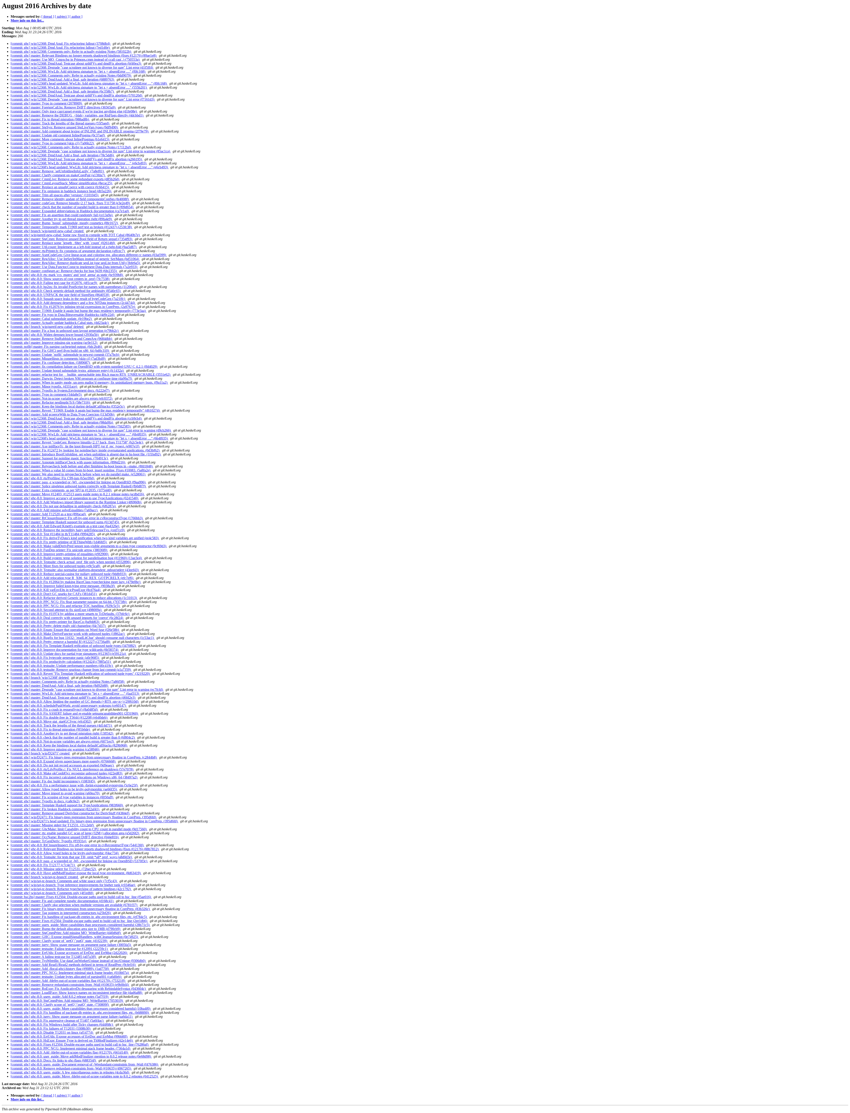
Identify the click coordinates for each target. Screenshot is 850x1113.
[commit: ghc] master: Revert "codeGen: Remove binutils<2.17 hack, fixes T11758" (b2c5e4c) (77, 442)
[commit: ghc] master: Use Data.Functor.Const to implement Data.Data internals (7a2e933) (74, 267)
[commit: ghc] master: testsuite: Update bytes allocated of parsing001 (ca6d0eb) (66, 977)
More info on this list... (27, 20)
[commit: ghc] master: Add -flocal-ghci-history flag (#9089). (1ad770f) (60, 969)
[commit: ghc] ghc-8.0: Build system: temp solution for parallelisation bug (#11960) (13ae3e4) (77, 558)
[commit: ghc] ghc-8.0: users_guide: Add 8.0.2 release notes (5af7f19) (60, 996)
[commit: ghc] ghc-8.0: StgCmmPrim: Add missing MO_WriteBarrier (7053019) (67, 1000)
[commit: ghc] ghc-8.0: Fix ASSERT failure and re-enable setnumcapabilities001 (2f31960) (75, 713)
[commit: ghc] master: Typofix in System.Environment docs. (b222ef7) (60, 390)
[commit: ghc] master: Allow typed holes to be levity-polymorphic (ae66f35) (64, 789)
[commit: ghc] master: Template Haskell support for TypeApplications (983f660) (67, 805)
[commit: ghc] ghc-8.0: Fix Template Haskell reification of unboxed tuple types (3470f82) (74, 646)
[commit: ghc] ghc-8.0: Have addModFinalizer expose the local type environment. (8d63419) (76, 873)
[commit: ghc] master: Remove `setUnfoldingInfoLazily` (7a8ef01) (58, 171)
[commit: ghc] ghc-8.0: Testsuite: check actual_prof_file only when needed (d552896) (71, 562)
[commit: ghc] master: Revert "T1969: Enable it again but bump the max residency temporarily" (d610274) (85, 410)
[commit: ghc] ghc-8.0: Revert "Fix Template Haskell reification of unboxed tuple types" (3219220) (81, 673)
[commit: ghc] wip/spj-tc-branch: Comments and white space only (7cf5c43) (64, 881)
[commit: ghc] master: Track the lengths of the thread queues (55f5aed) (60, 123)
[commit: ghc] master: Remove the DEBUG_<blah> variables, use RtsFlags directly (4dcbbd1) (77, 115)
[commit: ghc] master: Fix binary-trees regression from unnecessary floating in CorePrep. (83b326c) (81, 909)
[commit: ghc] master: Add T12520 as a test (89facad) (49, 514)
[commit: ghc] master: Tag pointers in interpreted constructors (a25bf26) (61, 913)
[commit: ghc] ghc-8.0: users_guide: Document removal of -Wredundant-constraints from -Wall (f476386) (85, 1064)
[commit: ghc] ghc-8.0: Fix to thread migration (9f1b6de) (51, 729)
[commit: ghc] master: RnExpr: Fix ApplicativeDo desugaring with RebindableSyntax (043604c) (79, 988)
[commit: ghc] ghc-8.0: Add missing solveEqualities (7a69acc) (54, 510)
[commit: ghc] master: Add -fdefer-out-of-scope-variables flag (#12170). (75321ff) (68, 981)
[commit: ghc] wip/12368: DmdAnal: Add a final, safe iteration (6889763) (63, 79)
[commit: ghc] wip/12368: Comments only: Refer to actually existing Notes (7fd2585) (71, 426)
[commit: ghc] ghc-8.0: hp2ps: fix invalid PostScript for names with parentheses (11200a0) (74, 287)
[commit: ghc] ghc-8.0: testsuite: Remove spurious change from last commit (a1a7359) (71, 669)
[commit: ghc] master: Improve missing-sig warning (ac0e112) (54, 342)
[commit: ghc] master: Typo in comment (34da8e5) (46, 394)
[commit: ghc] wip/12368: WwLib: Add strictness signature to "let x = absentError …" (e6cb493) (79, 163)
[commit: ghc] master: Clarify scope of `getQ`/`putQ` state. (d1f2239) (59, 941)
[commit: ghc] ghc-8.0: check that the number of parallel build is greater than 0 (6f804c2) (73, 737)
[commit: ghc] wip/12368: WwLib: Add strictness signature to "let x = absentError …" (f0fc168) (78, 71)
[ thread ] (47, 16)
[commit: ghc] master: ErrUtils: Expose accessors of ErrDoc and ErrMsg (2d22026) (69, 953)
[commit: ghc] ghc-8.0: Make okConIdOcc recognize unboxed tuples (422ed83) (67, 773)
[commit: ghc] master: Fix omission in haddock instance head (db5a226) (61, 191)
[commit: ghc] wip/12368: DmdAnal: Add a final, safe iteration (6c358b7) (63, 91)
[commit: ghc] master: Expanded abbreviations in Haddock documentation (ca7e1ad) (70, 211)
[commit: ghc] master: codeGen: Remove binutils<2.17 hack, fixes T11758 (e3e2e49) (71, 203)
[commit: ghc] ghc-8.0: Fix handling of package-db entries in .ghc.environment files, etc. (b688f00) (80, 1012)
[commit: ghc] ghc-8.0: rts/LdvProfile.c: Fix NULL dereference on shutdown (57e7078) (72, 769)
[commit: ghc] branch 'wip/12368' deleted (40, 677)
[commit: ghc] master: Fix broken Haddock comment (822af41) (55, 809)
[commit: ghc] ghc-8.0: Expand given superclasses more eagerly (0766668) (63, 761)
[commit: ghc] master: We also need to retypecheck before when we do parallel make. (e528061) (78, 474)
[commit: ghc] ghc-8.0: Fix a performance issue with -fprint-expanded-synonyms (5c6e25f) (74, 785)
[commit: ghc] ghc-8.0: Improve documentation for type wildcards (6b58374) (65, 650)
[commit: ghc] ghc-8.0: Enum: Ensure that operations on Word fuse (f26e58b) (65, 630)
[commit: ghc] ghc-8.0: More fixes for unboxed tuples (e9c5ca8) (56, 566)
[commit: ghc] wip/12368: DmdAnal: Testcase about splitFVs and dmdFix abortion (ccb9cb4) (76, 418)
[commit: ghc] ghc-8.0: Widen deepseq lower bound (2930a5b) (55, 335)
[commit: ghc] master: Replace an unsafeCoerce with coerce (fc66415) (60, 187)
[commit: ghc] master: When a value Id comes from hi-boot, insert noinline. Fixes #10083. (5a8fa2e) (81, 470)
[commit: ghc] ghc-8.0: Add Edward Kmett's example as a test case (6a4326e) (65, 526)
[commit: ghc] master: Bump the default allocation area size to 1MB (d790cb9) (66, 929)
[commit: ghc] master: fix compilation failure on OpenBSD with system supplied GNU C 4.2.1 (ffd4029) (84, 366)
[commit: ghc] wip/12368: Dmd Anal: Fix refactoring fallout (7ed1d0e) (60, 47)
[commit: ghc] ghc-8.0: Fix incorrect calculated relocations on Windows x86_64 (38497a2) (74, 777)
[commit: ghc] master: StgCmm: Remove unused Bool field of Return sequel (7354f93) (72, 239)
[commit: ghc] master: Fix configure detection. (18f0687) (51, 362)
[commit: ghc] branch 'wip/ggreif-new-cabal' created (47, 231)
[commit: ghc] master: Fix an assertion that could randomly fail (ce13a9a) (62, 215)
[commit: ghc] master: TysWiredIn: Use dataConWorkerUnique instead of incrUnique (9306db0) (78, 961)
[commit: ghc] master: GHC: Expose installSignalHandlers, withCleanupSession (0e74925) (75, 937)
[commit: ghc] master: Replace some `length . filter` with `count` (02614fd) (63, 243)
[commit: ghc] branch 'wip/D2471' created (40, 753)
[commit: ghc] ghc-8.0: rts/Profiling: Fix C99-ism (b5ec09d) (53, 478)
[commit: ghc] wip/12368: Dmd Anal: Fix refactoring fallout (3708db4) (61, 43)
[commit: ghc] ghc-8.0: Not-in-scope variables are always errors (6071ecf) (63, 741)
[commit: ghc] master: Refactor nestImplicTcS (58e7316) (51, 402)
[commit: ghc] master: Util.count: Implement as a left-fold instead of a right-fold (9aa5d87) (74, 247)
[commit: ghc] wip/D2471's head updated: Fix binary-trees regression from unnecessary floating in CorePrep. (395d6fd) (94, 821)
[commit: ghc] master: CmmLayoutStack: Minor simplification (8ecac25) (62, 183)
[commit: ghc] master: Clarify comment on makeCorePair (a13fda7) (58, 175)
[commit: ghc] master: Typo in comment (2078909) (47, 103)
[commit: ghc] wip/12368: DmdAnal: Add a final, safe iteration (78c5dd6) (63, 155)
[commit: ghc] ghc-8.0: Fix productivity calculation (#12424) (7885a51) (61, 662)
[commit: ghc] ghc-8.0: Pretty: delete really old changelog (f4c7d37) (58, 626)
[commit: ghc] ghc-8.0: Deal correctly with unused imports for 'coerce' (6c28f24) (67, 618)
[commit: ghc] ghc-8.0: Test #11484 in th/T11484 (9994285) (53, 534)
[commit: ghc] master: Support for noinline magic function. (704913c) (60, 458)
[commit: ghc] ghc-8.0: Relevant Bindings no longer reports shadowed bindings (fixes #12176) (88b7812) (85, 849)
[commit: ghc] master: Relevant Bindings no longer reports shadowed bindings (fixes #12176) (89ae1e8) (84, 55)
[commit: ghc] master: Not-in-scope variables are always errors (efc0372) (62, 398)
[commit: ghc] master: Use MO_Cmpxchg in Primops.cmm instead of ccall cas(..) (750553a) (75, 59)
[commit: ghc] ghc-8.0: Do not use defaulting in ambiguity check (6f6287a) (63, 506)
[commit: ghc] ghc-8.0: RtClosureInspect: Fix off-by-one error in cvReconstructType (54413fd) (77, 845)
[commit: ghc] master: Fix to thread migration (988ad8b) (50, 119)
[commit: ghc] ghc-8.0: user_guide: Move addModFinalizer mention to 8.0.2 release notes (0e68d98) (81, 1056)
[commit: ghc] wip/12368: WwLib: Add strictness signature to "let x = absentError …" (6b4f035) (79, 434)
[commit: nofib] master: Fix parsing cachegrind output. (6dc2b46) (57, 346)
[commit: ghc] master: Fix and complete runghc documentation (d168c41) (62, 901)
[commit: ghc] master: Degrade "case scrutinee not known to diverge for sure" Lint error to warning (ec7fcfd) (87, 689)
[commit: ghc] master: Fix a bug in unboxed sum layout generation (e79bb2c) (65, 331)
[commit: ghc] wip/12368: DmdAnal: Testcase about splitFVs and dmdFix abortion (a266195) (77, 159)
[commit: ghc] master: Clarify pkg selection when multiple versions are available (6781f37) (74, 905)
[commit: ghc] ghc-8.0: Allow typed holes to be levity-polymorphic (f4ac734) (65, 853)
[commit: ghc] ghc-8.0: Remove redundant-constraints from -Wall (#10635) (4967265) (71, 1068)
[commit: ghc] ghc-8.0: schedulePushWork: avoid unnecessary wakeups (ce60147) (69, 705)
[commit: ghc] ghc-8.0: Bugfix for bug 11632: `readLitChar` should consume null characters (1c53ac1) (83, 638)
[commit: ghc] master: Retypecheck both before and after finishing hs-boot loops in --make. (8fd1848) (82, 466)
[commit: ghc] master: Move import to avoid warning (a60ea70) (55, 793)
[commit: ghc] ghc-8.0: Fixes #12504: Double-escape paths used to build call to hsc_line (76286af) (80, 1044)
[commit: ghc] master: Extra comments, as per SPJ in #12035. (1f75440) (61, 490)
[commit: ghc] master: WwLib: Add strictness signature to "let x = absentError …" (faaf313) (75, 693)
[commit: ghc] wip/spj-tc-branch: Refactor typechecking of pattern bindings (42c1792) (71, 889)
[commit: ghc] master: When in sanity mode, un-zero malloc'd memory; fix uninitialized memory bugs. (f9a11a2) (89, 382)
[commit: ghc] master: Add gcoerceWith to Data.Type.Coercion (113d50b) (63, 414)
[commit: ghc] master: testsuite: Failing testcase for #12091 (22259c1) (59, 949)
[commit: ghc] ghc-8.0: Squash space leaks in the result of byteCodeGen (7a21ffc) (68, 299)
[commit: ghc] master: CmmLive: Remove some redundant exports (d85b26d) (65, 179)
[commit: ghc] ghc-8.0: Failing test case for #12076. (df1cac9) (54, 283)
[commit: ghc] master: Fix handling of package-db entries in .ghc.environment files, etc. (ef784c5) (79, 917)
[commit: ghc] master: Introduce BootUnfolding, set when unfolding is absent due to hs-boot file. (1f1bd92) (86, 454)
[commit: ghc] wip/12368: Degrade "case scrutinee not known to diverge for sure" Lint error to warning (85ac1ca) (91, 151)
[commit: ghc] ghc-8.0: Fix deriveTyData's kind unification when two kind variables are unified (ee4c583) (85, 538)
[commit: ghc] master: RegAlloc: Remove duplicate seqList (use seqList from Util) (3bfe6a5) (76, 263)
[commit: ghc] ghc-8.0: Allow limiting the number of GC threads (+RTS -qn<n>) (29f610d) (75, 701)
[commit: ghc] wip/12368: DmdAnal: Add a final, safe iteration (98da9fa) (62, 422)
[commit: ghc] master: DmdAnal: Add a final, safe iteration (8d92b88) (60, 685)
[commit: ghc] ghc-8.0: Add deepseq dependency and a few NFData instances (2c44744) (73, 303)
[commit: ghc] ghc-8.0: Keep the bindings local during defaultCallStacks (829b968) (69, 745)
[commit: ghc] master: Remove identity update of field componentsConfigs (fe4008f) (70, 199)
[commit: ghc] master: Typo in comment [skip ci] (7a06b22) (53, 143)
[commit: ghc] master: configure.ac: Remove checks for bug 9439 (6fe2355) (64, 271)
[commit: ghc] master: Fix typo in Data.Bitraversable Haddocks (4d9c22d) (63, 315)
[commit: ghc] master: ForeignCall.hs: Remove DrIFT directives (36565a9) (63, 107)
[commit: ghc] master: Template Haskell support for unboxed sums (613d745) (65, 522)
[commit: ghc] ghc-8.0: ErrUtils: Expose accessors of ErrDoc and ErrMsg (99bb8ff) (69, 1036)
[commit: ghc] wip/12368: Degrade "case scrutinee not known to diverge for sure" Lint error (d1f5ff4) (82, 67)
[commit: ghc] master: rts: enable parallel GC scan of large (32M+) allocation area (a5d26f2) (75, 833)
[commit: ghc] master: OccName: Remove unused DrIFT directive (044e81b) (65, 837)
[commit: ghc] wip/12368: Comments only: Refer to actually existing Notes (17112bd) (71, 147)
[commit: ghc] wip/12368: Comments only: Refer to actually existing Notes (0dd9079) (71, 75)
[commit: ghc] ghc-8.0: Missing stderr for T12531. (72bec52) (54, 869)
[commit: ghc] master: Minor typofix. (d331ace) (44, 386)
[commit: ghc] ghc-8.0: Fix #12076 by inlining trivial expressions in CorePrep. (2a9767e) (73, 307)
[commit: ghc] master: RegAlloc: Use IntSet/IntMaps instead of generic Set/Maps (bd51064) (75, 259)
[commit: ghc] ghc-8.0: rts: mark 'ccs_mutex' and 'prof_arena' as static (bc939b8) (67, 275)
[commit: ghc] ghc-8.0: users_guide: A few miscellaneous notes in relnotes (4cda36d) (70, 1072)
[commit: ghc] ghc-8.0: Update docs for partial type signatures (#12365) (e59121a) (69, 654)
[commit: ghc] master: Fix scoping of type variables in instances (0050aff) (62, 797)
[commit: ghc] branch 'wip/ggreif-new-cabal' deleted (47, 327)
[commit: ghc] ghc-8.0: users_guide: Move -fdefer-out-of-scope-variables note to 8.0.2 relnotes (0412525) (85, 1076)
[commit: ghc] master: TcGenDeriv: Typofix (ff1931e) (49, 841)
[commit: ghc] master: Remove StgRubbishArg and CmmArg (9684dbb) (62, 339)
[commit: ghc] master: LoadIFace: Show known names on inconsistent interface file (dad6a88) (77, 992)
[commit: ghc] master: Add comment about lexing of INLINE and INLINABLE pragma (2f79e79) (80, 131)
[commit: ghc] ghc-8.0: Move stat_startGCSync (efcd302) (51, 721)
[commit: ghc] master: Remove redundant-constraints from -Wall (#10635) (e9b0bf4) (70, 985)
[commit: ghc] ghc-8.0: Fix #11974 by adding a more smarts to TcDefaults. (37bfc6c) (70, 614)
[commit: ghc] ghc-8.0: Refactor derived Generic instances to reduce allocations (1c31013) (74, 598)
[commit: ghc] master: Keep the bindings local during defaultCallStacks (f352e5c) (68, 406)
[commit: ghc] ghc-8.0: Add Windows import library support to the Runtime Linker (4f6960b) (76, 502)
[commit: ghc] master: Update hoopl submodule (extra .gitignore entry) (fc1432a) (67, 370)
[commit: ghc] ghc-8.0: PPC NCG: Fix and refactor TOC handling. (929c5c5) (65, 606)
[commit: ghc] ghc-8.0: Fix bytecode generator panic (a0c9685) (55, 658)
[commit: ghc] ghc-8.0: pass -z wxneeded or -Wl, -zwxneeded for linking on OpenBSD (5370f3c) (79, 861)
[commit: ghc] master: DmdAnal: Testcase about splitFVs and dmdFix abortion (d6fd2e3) (73, 697)
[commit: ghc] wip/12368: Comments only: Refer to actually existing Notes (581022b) (71, 51)
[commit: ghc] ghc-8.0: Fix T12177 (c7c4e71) (43, 865)
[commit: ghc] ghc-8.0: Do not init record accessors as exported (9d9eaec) (62, 765)
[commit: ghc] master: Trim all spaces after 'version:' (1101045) (55, 195)
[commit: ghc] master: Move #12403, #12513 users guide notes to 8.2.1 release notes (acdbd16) (78, 494)
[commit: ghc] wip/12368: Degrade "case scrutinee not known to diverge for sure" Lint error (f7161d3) (83, 99)
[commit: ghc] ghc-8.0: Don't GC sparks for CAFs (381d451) (54, 594)
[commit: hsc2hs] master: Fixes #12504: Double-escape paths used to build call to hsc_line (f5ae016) (81, 897)
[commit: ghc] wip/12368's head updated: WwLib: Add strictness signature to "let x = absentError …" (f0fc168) (89, 83)
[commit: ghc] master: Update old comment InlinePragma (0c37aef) (58, 135)
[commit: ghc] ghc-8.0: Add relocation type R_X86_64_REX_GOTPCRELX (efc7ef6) (72, 578)
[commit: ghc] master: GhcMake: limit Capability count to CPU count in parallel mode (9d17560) (79, 829)
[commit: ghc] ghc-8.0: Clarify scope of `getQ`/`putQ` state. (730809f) (60, 1004)
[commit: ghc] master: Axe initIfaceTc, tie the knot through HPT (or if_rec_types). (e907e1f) (75, 446)
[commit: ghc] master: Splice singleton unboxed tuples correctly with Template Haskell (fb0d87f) (79, 486)
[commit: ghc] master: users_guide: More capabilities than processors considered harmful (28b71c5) (80, 925)
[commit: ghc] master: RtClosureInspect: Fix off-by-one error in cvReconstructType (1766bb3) (77, 518)
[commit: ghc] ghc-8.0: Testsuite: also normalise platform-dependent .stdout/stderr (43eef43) (75, 570)
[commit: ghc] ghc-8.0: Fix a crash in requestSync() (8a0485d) (55, 709)
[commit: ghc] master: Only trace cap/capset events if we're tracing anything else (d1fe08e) (74, 111)
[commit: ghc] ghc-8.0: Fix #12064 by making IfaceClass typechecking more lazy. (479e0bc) (76, 582)
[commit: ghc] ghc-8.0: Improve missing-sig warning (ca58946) (55, 749)
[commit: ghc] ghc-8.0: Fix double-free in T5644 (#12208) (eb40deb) (59, 717)
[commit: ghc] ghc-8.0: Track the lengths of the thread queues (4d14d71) (62, 725)
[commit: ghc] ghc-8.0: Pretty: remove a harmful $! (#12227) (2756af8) (61, 642)
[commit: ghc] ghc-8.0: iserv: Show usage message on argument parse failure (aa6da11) (72, 1016)
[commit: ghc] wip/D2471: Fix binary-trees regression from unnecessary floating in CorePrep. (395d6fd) (84, 817)
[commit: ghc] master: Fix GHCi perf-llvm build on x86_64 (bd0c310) (60, 350)
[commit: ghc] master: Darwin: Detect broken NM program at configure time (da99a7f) (72, 378)
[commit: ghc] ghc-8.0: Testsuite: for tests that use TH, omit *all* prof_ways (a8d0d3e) (72, 857)
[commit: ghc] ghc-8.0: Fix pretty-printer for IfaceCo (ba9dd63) (55, 622)
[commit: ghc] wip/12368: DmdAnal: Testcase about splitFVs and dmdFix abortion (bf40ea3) (76, 63)
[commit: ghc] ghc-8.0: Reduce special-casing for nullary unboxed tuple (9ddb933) (69, 574)
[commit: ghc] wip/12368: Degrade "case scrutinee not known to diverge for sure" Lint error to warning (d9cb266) (91, 430)
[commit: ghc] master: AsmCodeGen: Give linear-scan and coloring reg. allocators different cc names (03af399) (89, 255)
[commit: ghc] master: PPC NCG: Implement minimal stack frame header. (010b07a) (70, 973)
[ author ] (76, 16)
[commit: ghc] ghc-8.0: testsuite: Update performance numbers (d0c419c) (62, 665)
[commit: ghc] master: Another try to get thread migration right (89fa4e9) (62, 219)
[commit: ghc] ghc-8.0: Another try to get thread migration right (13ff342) (62, 733)
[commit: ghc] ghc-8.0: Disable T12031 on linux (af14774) (52, 1032)
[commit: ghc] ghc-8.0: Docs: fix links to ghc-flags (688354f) (54, 1060)
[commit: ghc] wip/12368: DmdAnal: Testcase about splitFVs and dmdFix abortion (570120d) (77, 95)
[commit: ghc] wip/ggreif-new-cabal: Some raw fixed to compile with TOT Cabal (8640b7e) (76, 235)
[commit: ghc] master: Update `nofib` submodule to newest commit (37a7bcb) (65, 354)
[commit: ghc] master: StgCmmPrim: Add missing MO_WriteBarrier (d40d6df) (66, 933)
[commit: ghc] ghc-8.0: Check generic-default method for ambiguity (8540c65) (66, 291)
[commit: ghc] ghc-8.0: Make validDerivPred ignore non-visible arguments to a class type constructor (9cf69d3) (89, 546)
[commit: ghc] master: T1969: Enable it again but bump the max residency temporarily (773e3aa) (79, 311)
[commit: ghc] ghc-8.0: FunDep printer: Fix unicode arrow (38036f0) (59, 550)
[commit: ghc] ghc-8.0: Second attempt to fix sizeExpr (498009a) (56, 610)
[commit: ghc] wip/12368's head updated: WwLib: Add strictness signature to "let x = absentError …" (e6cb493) (90, 167)
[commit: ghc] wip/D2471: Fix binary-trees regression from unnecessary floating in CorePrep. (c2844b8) (84, 757)
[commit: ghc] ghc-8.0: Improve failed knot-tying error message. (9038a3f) (63, 586)
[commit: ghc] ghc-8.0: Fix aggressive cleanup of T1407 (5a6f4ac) (57, 1020)
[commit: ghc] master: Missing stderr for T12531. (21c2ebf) (53, 825)
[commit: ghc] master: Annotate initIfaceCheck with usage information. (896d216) (68, 462)
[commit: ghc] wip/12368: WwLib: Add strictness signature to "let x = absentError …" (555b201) (79, 87)
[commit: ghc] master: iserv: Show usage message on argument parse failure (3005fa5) (71, 945)
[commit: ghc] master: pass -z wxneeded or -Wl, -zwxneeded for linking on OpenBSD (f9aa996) (78, 482)
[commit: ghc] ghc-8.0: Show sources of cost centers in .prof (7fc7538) (60, 279)
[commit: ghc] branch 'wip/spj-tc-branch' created (45, 877)
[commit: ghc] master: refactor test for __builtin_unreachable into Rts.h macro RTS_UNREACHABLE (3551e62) (91, 374)
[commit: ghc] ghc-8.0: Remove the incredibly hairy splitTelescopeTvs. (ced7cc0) (68, 530)
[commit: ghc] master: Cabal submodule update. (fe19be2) (52, 319)
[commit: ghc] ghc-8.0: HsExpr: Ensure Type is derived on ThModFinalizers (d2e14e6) (72, 1040)
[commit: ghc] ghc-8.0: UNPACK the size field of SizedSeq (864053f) (60, 295)
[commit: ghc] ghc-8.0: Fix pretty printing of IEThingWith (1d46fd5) (59, 542)
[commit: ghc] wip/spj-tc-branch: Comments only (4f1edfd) (52, 893)
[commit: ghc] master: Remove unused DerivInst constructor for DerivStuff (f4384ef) (70, 813)
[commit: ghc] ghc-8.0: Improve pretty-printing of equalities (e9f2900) (60, 554)
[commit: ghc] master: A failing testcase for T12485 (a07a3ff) (54, 957)
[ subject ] (62, 16)
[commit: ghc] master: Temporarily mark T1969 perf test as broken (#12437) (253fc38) (72, 227)
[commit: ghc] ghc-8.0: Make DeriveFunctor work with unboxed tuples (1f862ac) (68, 634)
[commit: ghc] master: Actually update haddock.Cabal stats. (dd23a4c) (60, 323)
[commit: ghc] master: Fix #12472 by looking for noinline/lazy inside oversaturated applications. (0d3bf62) (85, 450)
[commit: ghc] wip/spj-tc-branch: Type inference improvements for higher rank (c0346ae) (73, 885)
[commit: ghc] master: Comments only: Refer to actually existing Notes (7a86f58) (68, 681)
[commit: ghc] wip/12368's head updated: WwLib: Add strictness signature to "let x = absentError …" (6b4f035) (89, 438)
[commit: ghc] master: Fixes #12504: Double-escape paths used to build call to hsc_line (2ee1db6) (79, 921)
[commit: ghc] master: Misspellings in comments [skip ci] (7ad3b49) (58, 358)
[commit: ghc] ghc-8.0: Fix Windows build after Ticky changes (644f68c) (62, 1024)
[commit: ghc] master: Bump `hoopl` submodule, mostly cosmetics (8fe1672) (65, 223)
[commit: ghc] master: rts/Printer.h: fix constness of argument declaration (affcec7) (68, 251)
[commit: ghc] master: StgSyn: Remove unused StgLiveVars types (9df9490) (64, 127)
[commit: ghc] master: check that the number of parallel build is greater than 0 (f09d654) (72, 207)
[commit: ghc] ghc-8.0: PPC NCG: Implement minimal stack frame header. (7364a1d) (71, 1048)
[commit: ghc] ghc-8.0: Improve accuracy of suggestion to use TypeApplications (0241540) (75, 498)
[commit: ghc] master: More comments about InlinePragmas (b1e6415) (60, 139)
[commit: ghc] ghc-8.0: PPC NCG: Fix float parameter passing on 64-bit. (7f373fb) (69, 602)
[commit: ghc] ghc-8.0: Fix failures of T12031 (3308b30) (51, 1028)
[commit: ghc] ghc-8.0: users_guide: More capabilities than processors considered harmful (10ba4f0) (81, 1008)
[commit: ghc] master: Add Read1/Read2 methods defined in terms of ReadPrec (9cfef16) (73, 965)
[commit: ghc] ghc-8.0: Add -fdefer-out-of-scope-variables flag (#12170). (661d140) (70, 1052)
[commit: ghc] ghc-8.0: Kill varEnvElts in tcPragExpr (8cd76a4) (56, 590)
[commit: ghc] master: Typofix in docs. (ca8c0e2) (45, 801)
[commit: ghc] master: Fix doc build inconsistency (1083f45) (53, 781)
